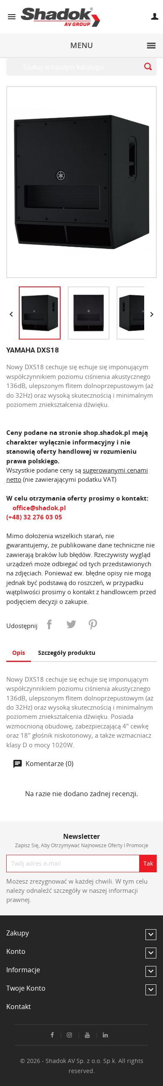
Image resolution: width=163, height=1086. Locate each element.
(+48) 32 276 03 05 (34, 517)
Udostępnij (49, 624)
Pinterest (92, 624)
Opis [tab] (18, 653)
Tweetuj (71, 624)
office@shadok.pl (38, 507)
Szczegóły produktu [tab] (66, 653)
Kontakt (18, 1006)
